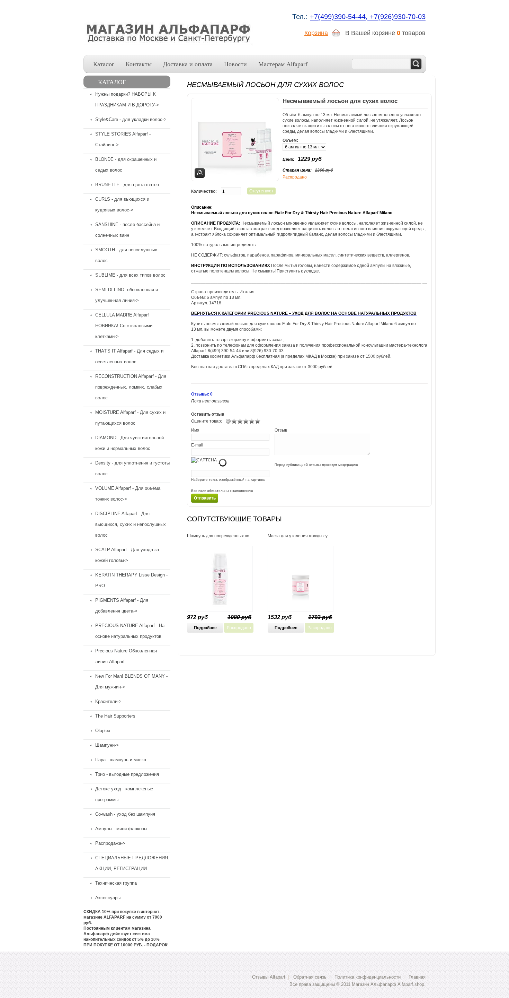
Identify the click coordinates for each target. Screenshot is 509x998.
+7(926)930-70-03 (398, 16)
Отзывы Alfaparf (268, 977)
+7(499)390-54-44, (340, 16)
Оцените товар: (206, 421)
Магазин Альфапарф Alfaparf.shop (388, 984)
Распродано (239, 627)
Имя (195, 430)
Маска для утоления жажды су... (299, 535)
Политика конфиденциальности (367, 977)
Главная (417, 977)
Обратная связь (310, 977)
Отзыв (281, 430)
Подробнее (205, 627)
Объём (290, 140)
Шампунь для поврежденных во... (219, 535)
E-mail (197, 445)
